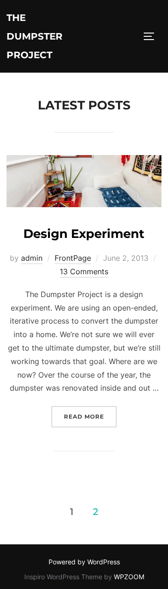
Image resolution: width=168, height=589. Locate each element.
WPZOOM (129, 577)
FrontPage (73, 258)
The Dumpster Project (35, 36)
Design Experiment (83, 233)
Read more (90, 416)
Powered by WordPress (84, 562)
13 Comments (84, 271)
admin (31, 258)
